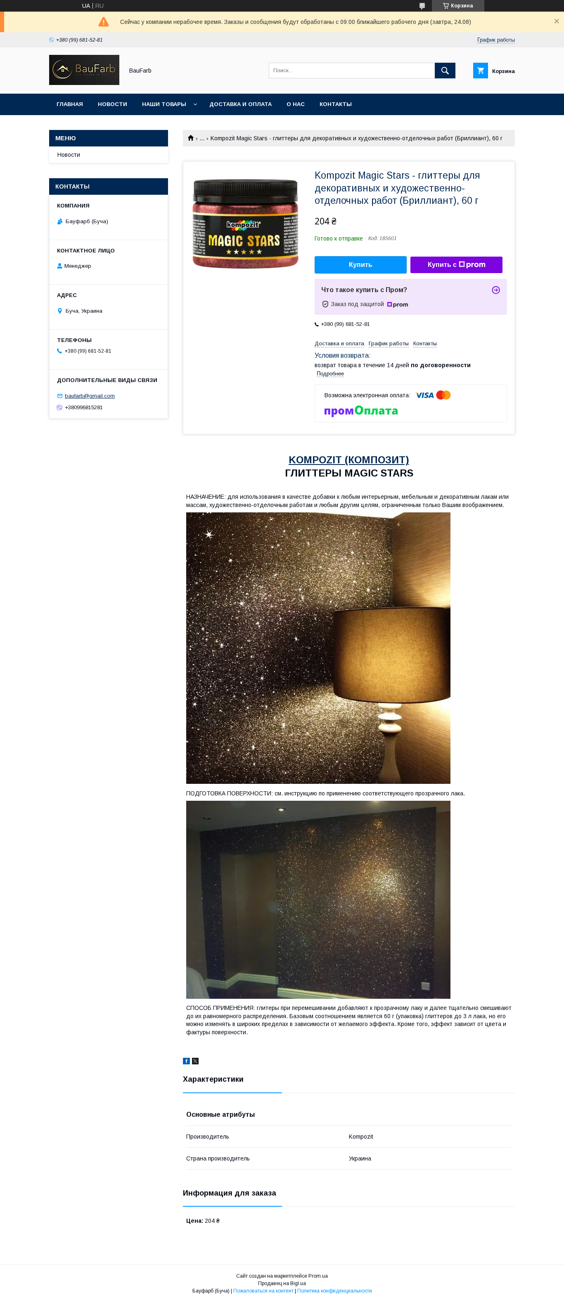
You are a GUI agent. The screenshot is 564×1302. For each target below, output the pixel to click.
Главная (70, 104)
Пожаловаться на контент (263, 1291)
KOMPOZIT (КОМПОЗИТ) (349, 459)
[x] (195, 1062)
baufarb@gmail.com (90, 396)
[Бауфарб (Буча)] (84, 83)
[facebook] (186, 1062)
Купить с (442, 264)
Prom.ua (318, 1276)
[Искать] (445, 70)
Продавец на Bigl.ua (282, 1283)
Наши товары (164, 104)
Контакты (336, 104)
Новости (112, 104)
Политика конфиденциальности (334, 1291)
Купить (360, 264)
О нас (296, 104)
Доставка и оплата (240, 104)
